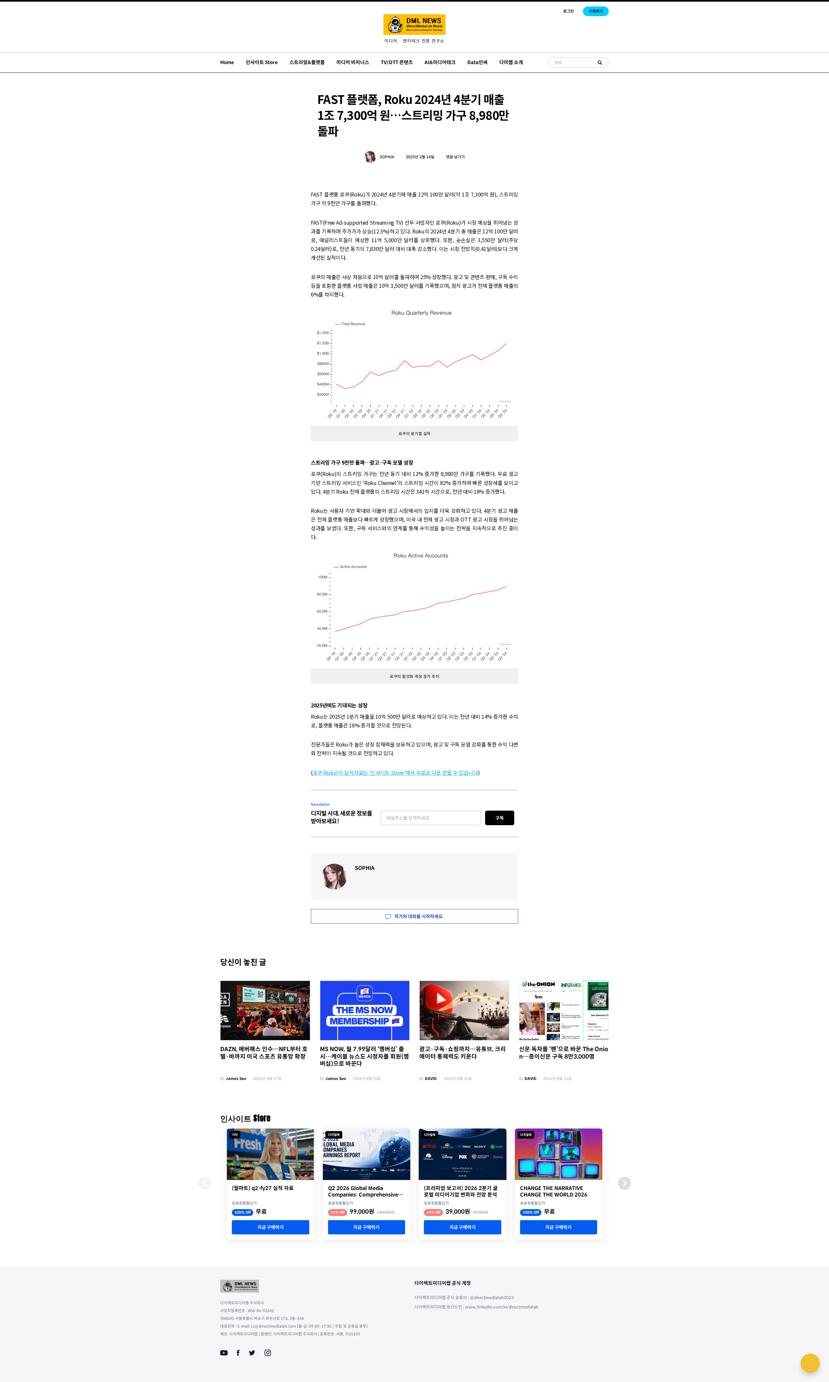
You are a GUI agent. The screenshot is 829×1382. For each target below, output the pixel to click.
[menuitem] (414, 41)
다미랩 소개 (511, 62)
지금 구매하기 (270, 1227)
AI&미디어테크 (440, 62)
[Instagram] (267, 1353)
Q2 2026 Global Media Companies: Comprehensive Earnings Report (363, 1191)
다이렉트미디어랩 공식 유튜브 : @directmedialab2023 (464, 1298)
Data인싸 (477, 62)
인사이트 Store (262, 62)
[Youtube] (224, 1352)
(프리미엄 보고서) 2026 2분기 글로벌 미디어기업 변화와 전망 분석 (461, 1191)
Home (227, 62)
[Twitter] (252, 1352)
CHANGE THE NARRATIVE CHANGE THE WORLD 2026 (553, 1191)
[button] (624, 1183)
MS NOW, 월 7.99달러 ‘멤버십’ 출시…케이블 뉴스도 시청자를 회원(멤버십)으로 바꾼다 (364, 1056)
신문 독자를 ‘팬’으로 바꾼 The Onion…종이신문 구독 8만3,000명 (563, 1053)
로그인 (568, 11)
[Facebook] (238, 1353)
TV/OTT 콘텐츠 (397, 62)
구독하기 (596, 11)
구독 (499, 818)
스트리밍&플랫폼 (307, 62)
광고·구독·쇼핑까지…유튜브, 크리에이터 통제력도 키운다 (462, 1053)
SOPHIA (387, 156)
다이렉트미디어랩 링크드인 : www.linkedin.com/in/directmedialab (476, 1307)
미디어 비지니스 (352, 62)
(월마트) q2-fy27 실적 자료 (263, 1188)
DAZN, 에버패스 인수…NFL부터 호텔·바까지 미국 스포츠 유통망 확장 (264, 1053)
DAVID (431, 1078)
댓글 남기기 (455, 156)
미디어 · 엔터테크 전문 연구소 (414, 41)
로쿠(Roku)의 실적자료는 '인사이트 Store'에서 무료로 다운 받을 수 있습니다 (395, 772)
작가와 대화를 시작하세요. (418, 916)
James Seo (236, 1078)
